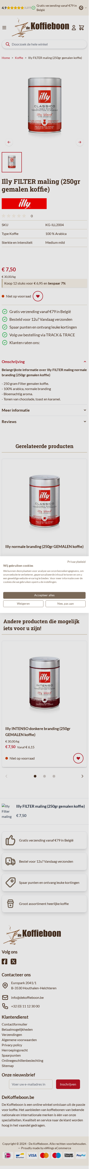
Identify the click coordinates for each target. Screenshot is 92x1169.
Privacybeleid (76, 561)
